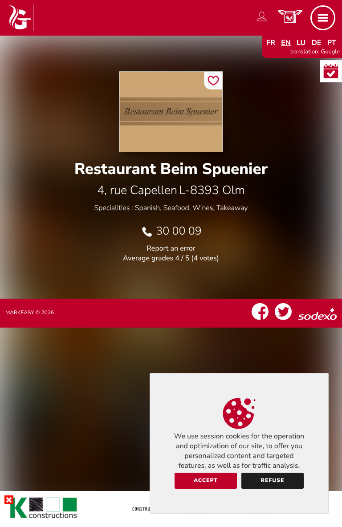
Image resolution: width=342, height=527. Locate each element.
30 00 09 (179, 231)
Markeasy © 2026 (29, 312)
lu (301, 43)
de (317, 43)
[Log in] (262, 21)
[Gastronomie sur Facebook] (260, 320)
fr (270, 43)
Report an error (171, 248)
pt (331, 43)
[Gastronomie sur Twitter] (283, 320)
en (286, 43)
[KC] (171, 520)
